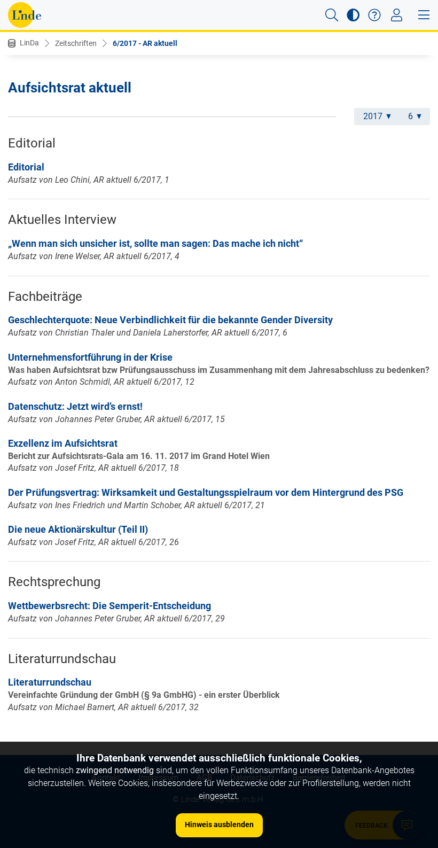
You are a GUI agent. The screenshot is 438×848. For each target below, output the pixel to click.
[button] (331, 15)
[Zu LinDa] (24, 15)
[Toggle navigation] (396, 15)
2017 (372, 116)
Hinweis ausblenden (219, 824)
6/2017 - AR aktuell (145, 43)
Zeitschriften (76, 43)
